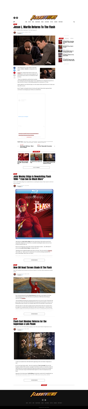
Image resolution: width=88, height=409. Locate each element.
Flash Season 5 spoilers (42, 141)
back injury (26, 141)
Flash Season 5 (34, 141)
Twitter (51, 21)
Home (26, 21)
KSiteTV (29, 21)
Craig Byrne (19, 33)
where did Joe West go (42, 142)
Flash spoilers (50, 141)
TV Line (19, 72)
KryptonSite (61, 21)
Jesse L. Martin (20, 142)
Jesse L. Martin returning (28, 142)
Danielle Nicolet (29, 136)
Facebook (55, 21)
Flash (30, 141)
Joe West (35, 142)
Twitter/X (50, 250)
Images (42, 21)
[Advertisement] (44, 7)
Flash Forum (47, 21)
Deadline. (24, 298)
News (33, 21)
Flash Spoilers (37, 21)
